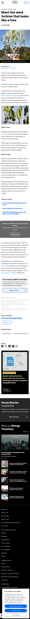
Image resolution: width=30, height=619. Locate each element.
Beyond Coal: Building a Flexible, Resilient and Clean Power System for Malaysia (18, 465)
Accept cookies (15, 234)
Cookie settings (16, 615)
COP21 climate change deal (10, 95)
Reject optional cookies (16, 606)
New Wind (4, 134)
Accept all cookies (15, 610)
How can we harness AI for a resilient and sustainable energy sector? (18, 481)
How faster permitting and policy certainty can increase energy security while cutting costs (18, 473)
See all (26, 431)
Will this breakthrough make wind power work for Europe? (14, 213)
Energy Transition (8, 9)
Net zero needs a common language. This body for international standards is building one (16, 490)
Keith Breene (5, 66)
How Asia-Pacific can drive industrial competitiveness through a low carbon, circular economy (17, 498)
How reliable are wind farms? (13, 208)
